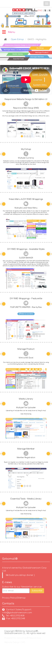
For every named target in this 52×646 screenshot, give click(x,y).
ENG (40, 10)
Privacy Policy (9, 598)
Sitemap (21, 598)
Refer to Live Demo (27, 313)
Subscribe (37, 591)
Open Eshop (17, 39)
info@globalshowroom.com (17, 612)
